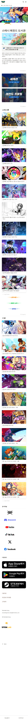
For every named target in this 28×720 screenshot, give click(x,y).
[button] (23, 2)
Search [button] (24, 70)
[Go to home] (3, 1)
